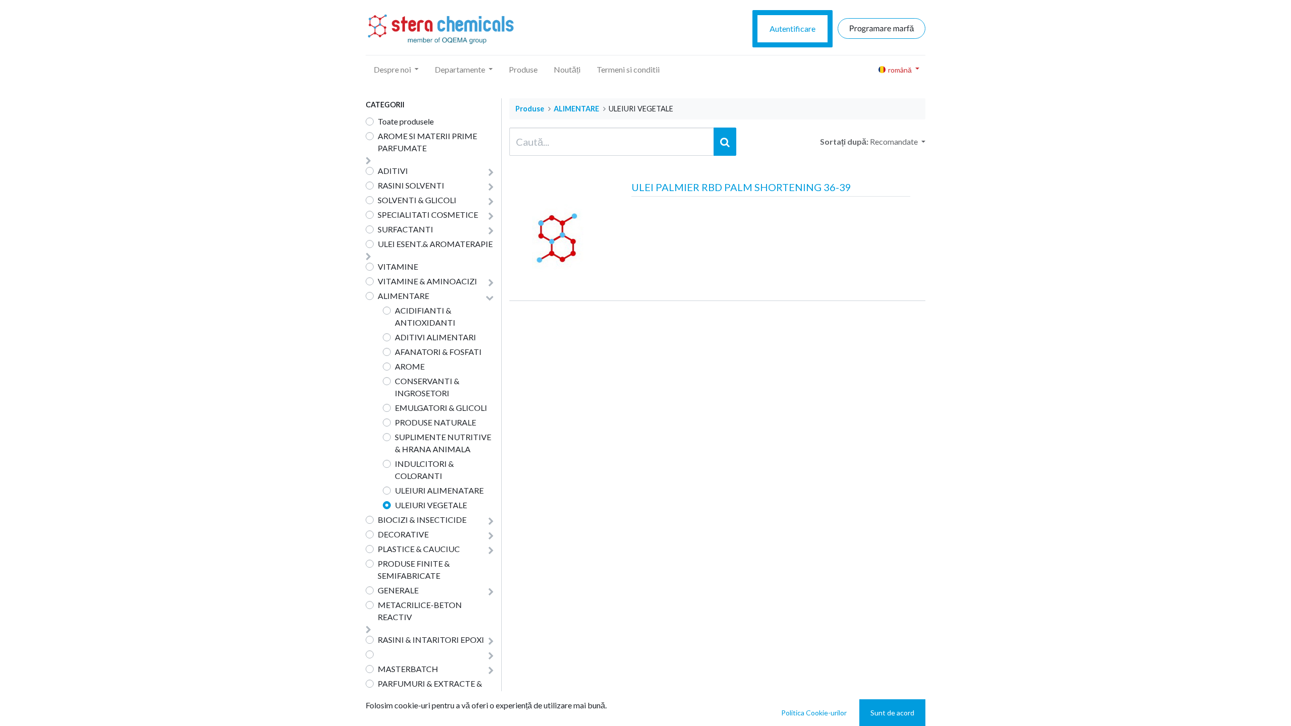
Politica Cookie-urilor (814, 712)
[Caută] (725, 142)
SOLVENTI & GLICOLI (417, 200)
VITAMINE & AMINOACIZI (427, 281)
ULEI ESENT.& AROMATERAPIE (435, 244)
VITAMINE (398, 266)
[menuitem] (523, 69)
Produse (529, 108)
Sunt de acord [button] (892, 712)
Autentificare (792, 28)
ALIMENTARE (576, 108)
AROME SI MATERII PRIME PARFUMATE (427, 142)
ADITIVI (393, 170)
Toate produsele (406, 121)
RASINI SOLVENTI (411, 185)
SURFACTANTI (405, 229)
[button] (897, 141)
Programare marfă (881, 28)
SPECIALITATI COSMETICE (428, 214)
